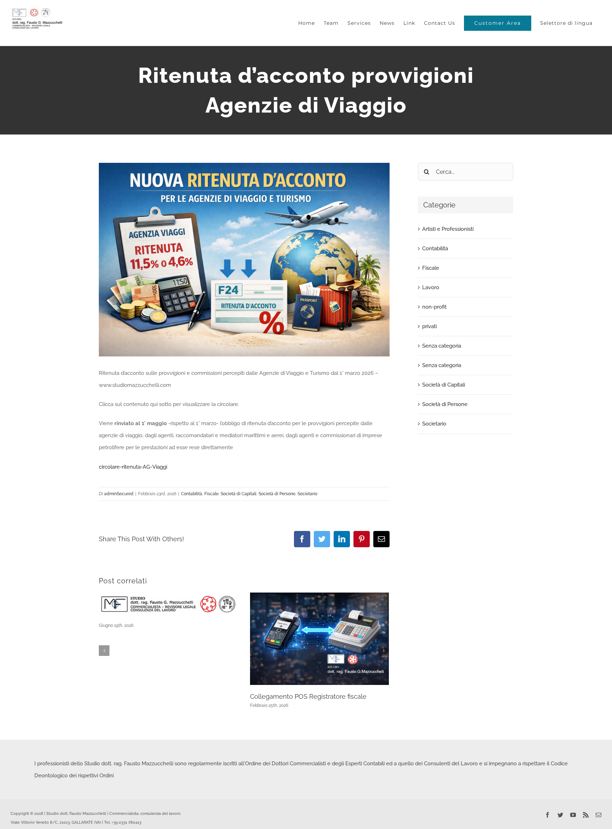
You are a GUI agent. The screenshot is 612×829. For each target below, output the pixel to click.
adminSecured (119, 493)
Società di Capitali (238, 493)
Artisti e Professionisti (448, 229)
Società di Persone (277, 493)
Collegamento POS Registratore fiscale (308, 696)
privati (429, 326)
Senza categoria (441, 346)
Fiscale (211, 493)
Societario (307, 493)
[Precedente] (104, 650)
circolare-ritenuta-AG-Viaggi (133, 467)
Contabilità (191, 493)
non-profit (434, 307)
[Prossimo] (383, 650)
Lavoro (430, 287)
